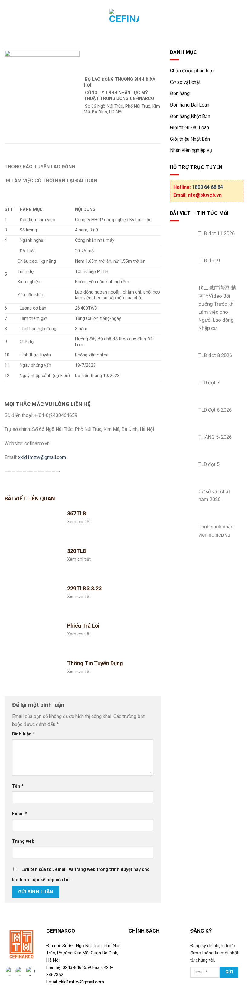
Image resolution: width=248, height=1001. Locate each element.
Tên (18, 786)
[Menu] (9, 24)
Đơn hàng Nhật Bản (190, 116)
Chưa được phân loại (192, 71)
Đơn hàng (180, 93)
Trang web (23, 841)
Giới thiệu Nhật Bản (190, 139)
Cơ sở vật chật (185, 82)
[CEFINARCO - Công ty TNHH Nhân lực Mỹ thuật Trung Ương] (124, 24)
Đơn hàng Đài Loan (189, 105)
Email (19, 813)
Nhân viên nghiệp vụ (191, 150)
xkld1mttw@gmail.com (42, 457)
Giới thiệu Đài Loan (189, 127)
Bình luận (23, 734)
